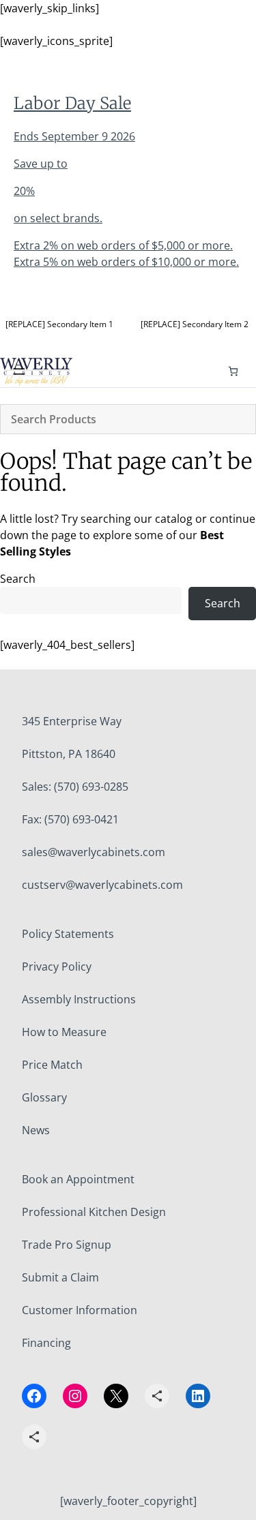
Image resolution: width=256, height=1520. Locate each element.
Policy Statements (68, 933)
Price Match (52, 1064)
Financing (46, 1342)
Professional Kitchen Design (94, 1211)
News (36, 1130)
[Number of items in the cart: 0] (233, 371)
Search (17, 578)
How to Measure (64, 1031)
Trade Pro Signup (66, 1244)
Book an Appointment (78, 1179)
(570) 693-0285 (91, 786)
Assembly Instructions (79, 999)
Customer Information (79, 1310)
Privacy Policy (56, 966)
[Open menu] (19, 371)
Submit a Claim (60, 1277)
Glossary (44, 1097)
